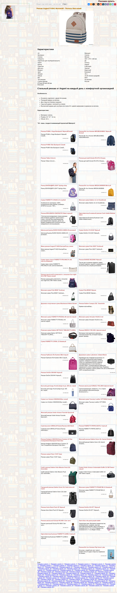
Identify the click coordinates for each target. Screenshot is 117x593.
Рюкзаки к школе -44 (108, 574)
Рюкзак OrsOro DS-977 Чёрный (89, 507)
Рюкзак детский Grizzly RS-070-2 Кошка (92, 158)
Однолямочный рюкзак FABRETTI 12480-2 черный (58, 534)
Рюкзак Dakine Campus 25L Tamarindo (92, 303)
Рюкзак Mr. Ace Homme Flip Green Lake (92, 547)
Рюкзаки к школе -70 (94, 582)
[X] (94, 4)
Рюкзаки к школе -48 (87, 576)
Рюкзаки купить (107, 1)
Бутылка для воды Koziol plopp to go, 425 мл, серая (58, 386)
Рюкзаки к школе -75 (87, 584)
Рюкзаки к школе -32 (90, 571)
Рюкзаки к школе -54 (95, 578)
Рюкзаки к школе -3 (70, 564)
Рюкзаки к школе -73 (59, 584)
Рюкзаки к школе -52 (66, 578)
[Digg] (98, 4)
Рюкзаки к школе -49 (102, 576)
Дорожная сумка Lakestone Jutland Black (93, 355)
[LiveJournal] (103, 4)
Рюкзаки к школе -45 (44, 576)
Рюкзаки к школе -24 (52, 570)
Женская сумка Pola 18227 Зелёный (91, 246)
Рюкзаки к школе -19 (59, 568)
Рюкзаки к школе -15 (80, 567)
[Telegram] (113, 4)
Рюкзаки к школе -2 (57, 564)
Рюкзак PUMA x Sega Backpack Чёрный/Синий (57, 131)
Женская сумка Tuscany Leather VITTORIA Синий (95, 399)
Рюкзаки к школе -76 (102, 584)
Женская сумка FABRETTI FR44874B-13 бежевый (95, 487)
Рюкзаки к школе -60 (104, 579)
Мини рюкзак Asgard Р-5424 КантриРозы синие (57, 246)
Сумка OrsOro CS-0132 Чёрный (89, 230)
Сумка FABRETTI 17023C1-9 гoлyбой (53, 200)
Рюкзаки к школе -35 (58, 573)
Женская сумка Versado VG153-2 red (91, 317)
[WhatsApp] (110, 4)
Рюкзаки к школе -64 (86, 581)
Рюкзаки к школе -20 (73, 568)
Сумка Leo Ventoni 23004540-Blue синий (54, 399)
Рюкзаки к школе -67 (51, 582)
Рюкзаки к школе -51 (52, 578)
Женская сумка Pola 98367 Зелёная (53, 290)
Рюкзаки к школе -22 (102, 568)
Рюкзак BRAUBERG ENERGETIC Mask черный (56, 213)
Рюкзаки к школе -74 (73, 584)
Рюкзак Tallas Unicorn (48, 158)
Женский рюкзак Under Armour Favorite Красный (57, 412)
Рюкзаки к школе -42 (80, 574)
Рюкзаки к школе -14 (65, 567)
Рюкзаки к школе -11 (101, 565)
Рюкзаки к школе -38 (101, 573)
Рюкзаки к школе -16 (94, 567)
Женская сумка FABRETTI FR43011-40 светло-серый (58, 317)
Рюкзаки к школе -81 (95, 585)
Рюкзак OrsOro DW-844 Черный (51, 372)
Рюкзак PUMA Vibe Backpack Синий (53, 144)
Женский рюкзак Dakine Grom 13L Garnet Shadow (95, 439)
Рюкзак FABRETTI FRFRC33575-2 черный (93, 426)
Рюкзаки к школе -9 (73, 565)
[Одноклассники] (91, 4)
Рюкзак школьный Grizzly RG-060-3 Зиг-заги (56, 520)
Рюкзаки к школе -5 (98, 564)
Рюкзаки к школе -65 (101, 581)
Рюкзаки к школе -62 (58, 581)
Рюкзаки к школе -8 (60, 565)
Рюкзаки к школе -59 (90, 579)
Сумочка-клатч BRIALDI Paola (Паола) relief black (57, 426)
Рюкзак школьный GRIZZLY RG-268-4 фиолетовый (96, 386)
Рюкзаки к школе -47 (73, 576)
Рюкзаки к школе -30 (61, 571)
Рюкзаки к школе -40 (51, 574)
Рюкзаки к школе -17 (108, 567)
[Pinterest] (115, 4)
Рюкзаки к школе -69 (80, 582)
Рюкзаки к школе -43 (94, 574)
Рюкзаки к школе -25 (66, 570)
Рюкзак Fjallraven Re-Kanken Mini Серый (54, 355)
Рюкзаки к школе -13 (51, 567)
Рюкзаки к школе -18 (44, 568)
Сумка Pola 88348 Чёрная (87, 290)
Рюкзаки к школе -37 (86, 573)
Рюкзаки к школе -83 (47, 587)
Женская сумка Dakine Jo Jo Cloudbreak (92, 200)
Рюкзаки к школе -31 (75, 571)
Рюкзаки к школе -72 (44, 584)
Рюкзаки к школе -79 (66, 585)
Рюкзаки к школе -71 (108, 582)
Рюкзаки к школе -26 (81, 570)
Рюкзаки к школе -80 (81, 585)
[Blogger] (96, 4)
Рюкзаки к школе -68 (65, 582)
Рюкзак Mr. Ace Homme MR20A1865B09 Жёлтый (95, 185)
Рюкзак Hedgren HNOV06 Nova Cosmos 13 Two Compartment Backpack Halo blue (56, 439)
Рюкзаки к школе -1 (43, 564)
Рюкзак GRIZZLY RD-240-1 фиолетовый (92, 330)
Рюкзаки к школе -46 (59, 576)
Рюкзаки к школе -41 (65, 574)
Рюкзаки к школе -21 (87, 568)
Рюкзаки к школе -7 (46, 565)
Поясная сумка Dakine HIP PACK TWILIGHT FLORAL (58, 330)
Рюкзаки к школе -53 (81, 578)
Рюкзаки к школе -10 (87, 565)
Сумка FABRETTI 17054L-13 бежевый (53, 341)
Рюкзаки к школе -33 (104, 571)
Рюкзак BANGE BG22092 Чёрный (90, 259)
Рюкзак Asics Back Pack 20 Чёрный (53, 507)
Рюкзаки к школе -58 (75, 579)
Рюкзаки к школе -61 (43, 581)
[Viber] (108, 4)
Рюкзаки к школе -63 (72, 581)
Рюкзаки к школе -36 (72, 573)
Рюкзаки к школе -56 (47, 579)
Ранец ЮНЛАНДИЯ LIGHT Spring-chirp (54, 185)
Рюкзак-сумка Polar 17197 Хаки (51, 454)
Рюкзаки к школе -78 (52, 585)
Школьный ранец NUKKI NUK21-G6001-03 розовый (58, 230)
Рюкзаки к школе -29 (47, 571)
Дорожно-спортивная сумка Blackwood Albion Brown (59, 303)
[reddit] (101, 4)
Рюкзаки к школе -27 (95, 570)
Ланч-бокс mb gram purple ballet (89, 520)
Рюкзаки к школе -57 (61, 579)
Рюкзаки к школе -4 (84, 564)
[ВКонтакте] (89, 4)
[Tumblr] (105, 4)
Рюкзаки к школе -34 (43, 573)
